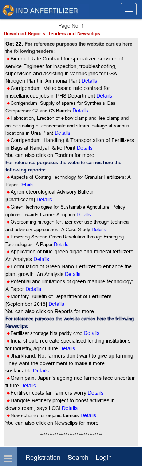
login (104, 457)
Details (26, 184)
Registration (42, 457)
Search (78, 457)
